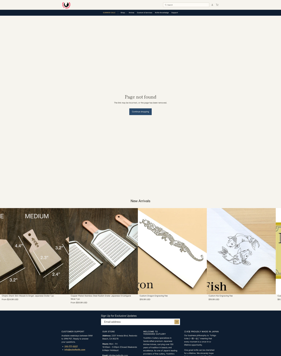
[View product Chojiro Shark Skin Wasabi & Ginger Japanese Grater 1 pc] (34, 258)
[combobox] (187, 5)
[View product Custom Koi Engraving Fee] (241, 258)
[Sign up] (176, 322)
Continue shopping (140, 111)
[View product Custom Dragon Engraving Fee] (172, 258)
